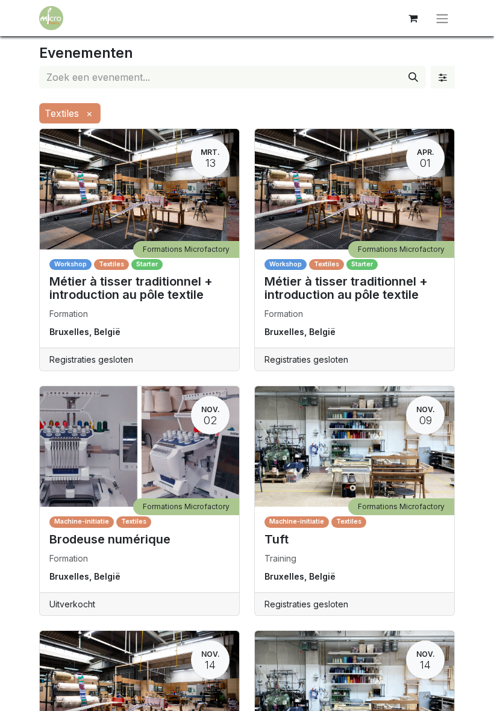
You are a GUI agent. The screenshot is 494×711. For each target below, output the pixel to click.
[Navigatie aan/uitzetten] (442, 18)
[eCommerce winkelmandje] (413, 18)
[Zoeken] (413, 77)
